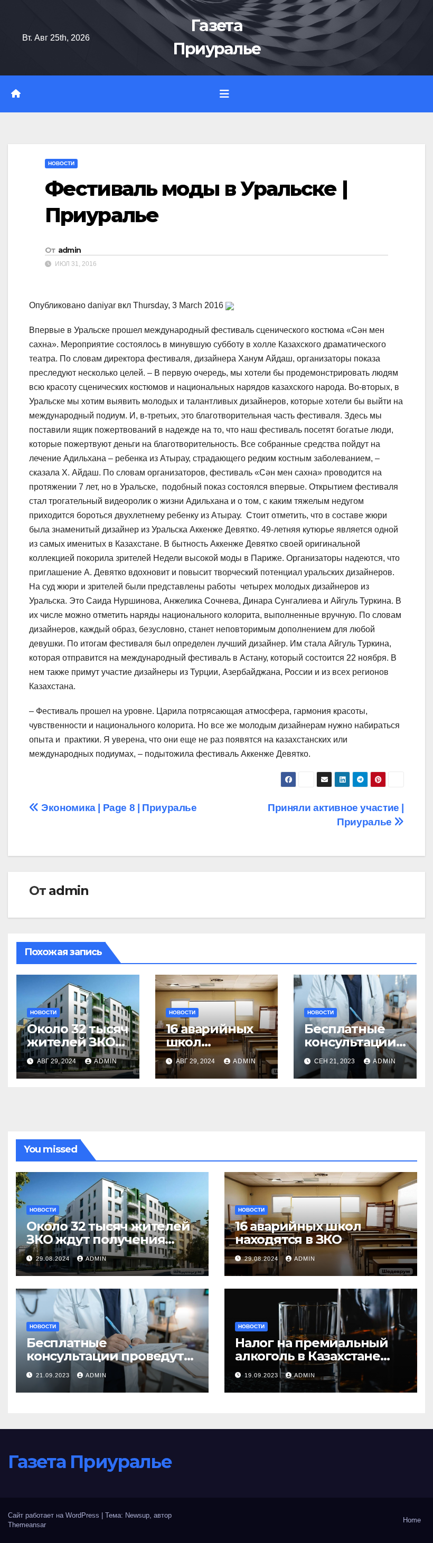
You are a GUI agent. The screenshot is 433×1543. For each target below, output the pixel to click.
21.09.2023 (54, 1375)
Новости (61, 163)
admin (69, 250)
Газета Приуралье (90, 1462)
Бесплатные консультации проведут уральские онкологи (105, 1356)
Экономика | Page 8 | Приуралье (118, 807)
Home (412, 1520)
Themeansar (27, 1525)
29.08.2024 (54, 1258)
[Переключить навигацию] (224, 94)
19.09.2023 (262, 1375)
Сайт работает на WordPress (54, 1515)
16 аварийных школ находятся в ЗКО (298, 1232)
